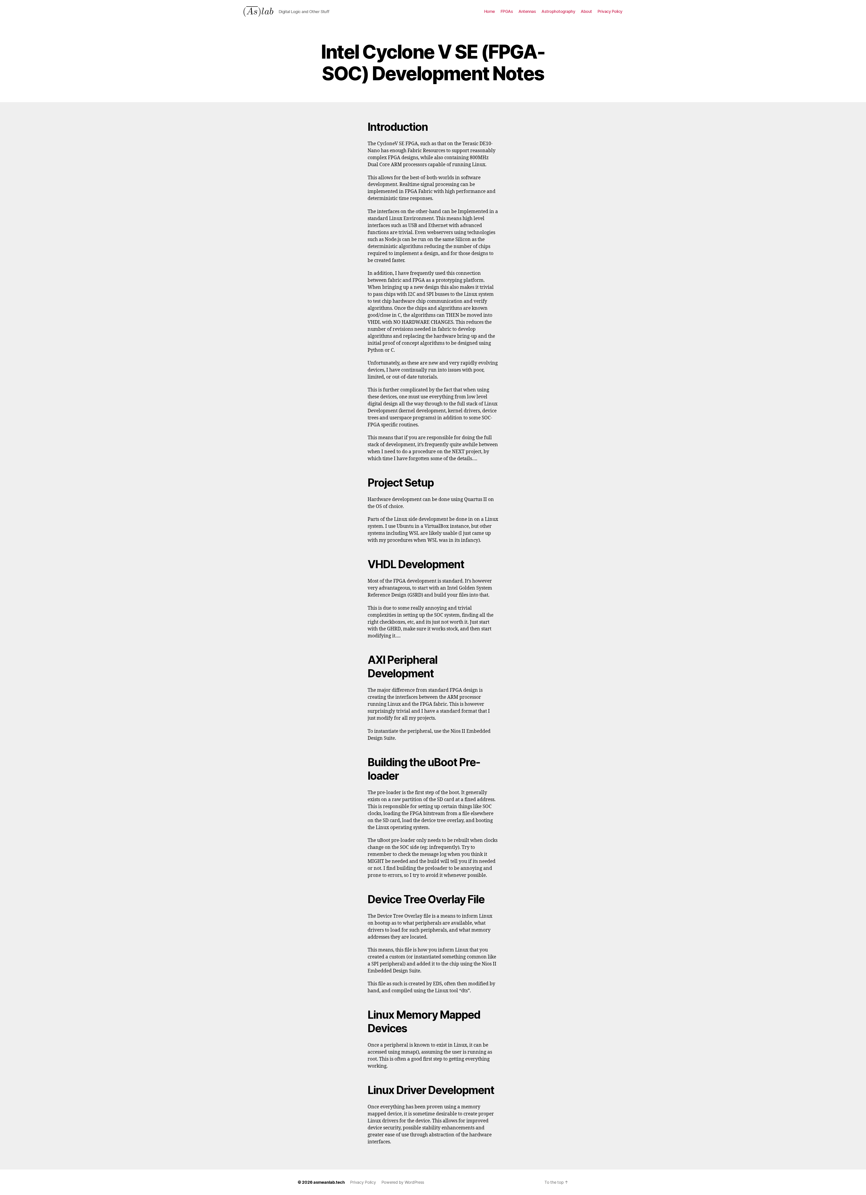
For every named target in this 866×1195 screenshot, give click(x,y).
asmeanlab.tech (329, 1182)
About (586, 11)
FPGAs (507, 11)
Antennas (527, 11)
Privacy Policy (610, 11)
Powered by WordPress (402, 1182)
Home (489, 11)
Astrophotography (558, 11)
